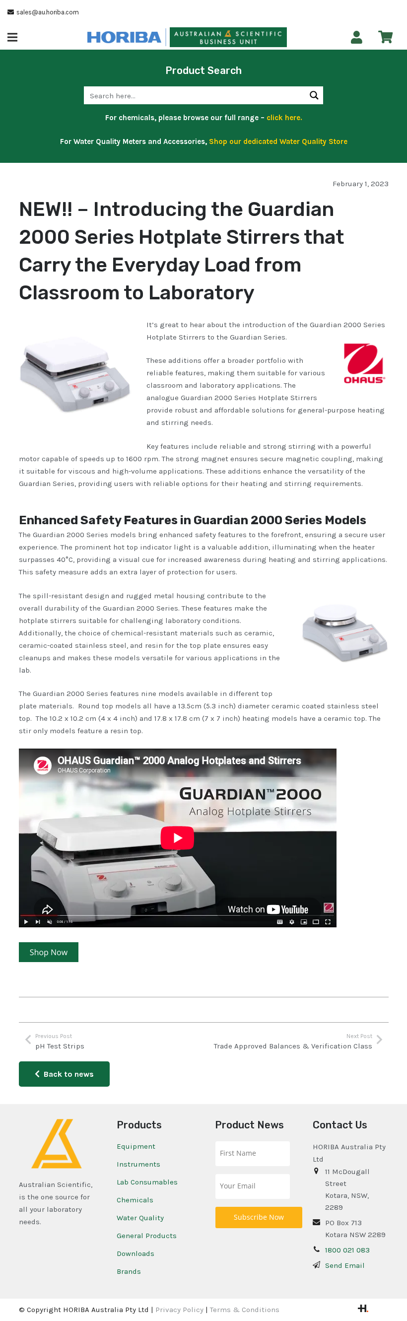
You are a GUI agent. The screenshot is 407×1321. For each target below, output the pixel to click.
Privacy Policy (179, 1309)
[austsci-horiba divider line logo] (165, 37)
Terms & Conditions (244, 1309)
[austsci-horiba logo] (124, 37)
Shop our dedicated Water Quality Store (278, 141)
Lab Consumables (147, 1182)
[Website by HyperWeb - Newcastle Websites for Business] (363, 1309)
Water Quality (140, 1217)
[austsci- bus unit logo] (228, 37)
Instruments (138, 1164)
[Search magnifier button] (314, 95)
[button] (12, 37)
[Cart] (385, 37)
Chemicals (135, 1199)
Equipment (136, 1146)
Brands (129, 1271)
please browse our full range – (229, 117)
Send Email (345, 1265)
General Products (147, 1235)
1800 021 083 (347, 1250)
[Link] (356, 37)
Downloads (135, 1253)
